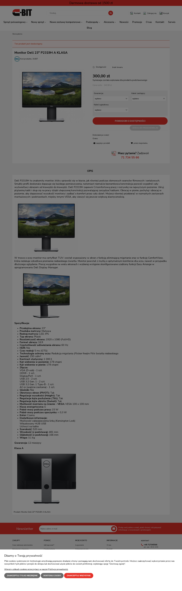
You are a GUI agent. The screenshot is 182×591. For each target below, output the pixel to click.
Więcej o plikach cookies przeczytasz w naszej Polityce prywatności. (36, 569)
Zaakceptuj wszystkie (79, 575)
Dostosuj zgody (52, 575)
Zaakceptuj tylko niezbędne (22, 575)
